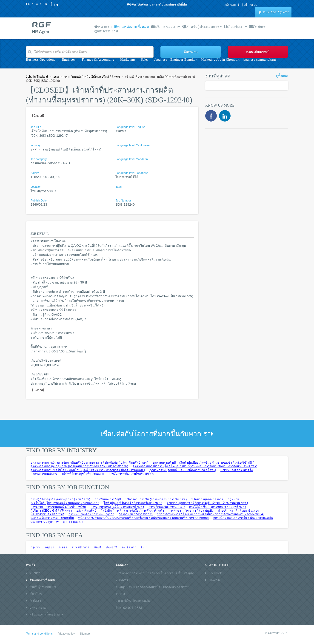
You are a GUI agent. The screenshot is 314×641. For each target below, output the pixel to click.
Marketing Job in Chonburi (220, 59)
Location (36, 186)
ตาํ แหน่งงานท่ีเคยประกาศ (46, 614)
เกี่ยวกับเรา (236, 26)
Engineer (68, 59)
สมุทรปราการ (80, 547)
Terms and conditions (39, 633)
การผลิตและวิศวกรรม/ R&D (166, 507)
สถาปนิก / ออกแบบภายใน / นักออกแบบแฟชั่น (243, 518)
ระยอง (63, 547)
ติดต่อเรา (260, 26)
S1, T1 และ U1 (73, 522)
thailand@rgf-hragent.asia (133, 600)
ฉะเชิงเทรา (129, 547)
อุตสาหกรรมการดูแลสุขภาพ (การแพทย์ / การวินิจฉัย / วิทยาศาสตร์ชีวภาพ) (79, 466)
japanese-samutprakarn (259, 59)
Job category (39, 159)
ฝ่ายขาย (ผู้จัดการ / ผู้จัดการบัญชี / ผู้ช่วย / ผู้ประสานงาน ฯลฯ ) (207, 503)
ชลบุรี (97, 547)
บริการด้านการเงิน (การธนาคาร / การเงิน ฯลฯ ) (156, 499)
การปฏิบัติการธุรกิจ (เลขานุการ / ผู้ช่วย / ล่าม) (60, 499)
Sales (144, 59)
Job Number (123, 200)
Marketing (127, 59)
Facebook (215, 573)
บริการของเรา (166, 26)
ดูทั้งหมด (282, 75)
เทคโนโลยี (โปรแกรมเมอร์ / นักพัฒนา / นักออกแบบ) (65, 503)
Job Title (36, 127)
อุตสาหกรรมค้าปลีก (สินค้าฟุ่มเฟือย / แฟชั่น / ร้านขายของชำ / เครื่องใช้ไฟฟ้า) (203, 462)
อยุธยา (49, 547)
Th (45, 4)
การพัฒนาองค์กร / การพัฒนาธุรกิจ (91, 514)
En (28, 4)
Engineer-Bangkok (183, 59)
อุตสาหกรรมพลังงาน (44, 474)
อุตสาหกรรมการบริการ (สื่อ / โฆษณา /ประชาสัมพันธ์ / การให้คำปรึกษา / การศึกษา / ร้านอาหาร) (195, 466)
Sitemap (85, 633)
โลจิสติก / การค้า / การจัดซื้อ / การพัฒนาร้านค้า (132, 510)
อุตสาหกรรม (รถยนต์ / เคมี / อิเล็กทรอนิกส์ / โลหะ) (182, 470)
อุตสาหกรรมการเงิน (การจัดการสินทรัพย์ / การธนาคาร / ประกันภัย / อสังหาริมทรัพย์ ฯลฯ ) (89, 462)
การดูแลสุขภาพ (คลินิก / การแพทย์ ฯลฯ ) (117, 507)
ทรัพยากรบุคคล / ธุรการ (207, 499)
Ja (36, 4)
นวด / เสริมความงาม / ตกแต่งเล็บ (52, 518)
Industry (35, 145)
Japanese (160, 59)
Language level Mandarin (132, 159)
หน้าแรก (105, 26)
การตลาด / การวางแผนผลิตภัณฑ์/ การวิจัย (58, 507)
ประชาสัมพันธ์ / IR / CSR (47, 514)
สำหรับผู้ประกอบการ (202, 26)
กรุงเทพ (35, 547)
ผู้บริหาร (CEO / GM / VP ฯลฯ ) (51, 510)
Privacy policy (66, 633)
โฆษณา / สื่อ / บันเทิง (199, 510)
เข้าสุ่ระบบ (250, 4)
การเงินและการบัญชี (108, 499)
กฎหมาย (233, 499)
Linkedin (214, 580)
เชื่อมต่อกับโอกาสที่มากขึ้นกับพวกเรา (155, 433)
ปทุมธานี (111, 547)
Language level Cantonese (133, 145)
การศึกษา (174, 510)
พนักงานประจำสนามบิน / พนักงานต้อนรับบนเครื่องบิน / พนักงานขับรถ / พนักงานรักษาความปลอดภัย (143, 518)
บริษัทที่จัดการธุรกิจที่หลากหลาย (83, 474)
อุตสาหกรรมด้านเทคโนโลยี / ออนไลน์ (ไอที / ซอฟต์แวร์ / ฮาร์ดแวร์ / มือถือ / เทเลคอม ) (88, 470)
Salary (35, 173)
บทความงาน (108, 31)
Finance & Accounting (98, 59)
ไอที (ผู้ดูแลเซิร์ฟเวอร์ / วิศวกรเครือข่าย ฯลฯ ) (133, 503)
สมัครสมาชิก (232, 4)
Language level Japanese (132, 173)
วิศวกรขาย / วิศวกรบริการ (136, 514)
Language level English (130, 127)
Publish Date (39, 200)
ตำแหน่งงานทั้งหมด (133, 26)
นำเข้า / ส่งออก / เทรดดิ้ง (236, 470)
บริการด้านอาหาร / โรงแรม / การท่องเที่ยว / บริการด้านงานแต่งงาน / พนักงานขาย (210, 514)
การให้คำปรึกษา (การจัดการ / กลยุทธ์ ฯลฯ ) (217, 507)
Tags (119, 186)
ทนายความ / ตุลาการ (45, 522)
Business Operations (40, 59)
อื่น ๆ (144, 547)
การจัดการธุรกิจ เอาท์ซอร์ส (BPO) (131, 474)
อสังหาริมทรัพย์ (86, 510)
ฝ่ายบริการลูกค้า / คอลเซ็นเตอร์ (238, 510)
